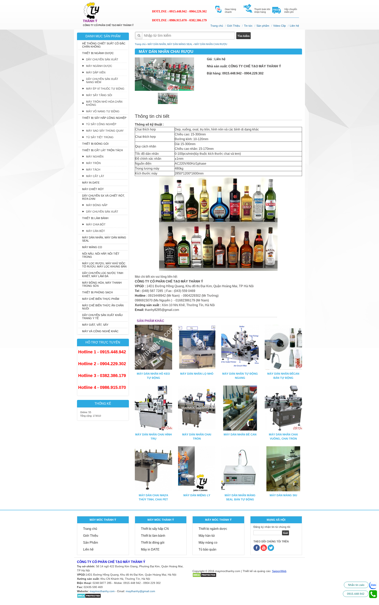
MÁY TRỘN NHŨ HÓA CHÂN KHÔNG (104, 103)
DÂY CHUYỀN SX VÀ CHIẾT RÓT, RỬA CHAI (103, 197)
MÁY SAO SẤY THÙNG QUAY (105, 130)
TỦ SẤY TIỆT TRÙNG (100, 137)
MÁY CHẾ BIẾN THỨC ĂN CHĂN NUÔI (103, 307)
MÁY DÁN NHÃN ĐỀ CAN (240, 434)
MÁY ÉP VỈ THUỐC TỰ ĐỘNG (105, 88)
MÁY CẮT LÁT (95, 176)
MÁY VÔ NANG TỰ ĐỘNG (102, 111)
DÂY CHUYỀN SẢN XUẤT (102, 59)
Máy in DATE (150, 549)
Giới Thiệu (233, 25)
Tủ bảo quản (207, 549)
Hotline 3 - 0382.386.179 (102, 375)
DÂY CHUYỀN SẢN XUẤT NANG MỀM (102, 80)
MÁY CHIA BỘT (96, 224)
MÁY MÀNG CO (92, 247)
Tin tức (248, 25)
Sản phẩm (262, 25)
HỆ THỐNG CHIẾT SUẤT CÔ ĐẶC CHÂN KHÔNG (103, 45)
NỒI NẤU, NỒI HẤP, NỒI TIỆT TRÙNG (100, 255)
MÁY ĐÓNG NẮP (96, 205)
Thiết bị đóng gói (152, 542)
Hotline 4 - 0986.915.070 (102, 387)
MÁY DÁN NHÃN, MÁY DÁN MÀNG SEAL (104, 239)
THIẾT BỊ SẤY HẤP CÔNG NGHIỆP (104, 117)
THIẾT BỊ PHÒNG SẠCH (97, 292)
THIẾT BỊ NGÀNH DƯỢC (98, 53)
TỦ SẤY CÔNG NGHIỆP (101, 124)
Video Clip (279, 25)
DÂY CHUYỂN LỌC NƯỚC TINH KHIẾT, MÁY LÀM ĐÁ (102, 274)
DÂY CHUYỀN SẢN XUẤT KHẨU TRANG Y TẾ (102, 316)
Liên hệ (294, 25)
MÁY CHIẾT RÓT (93, 189)
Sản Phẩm (90, 542)
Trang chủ (216, 25)
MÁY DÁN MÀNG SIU (283, 495)
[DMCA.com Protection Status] (89, 595)
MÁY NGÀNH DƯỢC (99, 66)
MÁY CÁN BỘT (95, 231)
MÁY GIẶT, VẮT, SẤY (95, 324)
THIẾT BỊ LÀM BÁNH (95, 218)
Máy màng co (208, 542)
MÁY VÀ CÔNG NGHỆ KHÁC (100, 331)
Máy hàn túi (207, 535)
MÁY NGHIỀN (94, 156)
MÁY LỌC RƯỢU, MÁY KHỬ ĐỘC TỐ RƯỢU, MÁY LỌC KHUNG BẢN (104, 265)
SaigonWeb (279, 571)
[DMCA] (204, 574)
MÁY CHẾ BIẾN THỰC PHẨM (100, 298)
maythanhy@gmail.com (140, 591)
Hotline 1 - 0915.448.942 (102, 351)
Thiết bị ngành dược (213, 528)
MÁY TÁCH (93, 169)
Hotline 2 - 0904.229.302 (102, 363)
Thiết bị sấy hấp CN (155, 528)
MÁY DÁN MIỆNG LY (196, 495)
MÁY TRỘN (93, 163)
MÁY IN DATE (90, 182)
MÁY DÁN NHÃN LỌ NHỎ (196, 373)
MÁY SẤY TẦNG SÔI (99, 95)
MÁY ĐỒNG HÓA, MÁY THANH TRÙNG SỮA (102, 284)
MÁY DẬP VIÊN (95, 72)
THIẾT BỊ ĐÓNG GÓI (95, 143)
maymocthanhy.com (102, 591)
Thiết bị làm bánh (153, 535)
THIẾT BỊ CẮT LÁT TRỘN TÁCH (102, 150)
